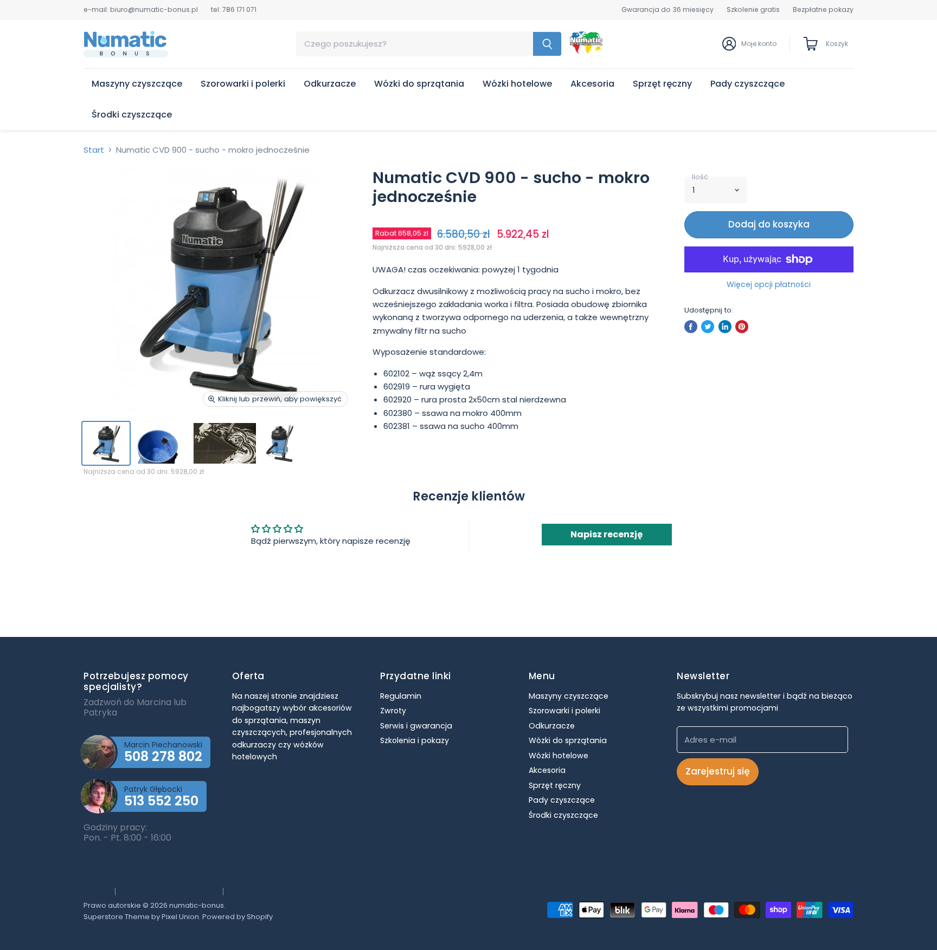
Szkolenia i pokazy (414, 740)
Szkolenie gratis (753, 10)
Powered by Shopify (237, 917)
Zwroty (393, 710)
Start (94, 149)
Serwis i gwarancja (416, 725)
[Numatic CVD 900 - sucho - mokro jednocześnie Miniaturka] (106, 443)
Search (96, 891)
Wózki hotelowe (517, 83)
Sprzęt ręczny (662, 83)
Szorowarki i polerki (243, 83)
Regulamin (400, 696)
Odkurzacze (330, 83)
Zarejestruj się (717, 771)
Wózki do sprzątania (419, 83)
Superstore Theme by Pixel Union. (142, 917)
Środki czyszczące (132, 114)
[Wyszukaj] (547, 43)
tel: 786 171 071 (233, 10)
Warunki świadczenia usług (169, 891)
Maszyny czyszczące (137, 83)
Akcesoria (592, 83)
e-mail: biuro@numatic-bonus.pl (141, 10)
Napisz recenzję (606, 534)
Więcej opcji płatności (769, 284)
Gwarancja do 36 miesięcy (667, 10)
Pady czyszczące (747, 83)
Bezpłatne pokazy (823, 10)
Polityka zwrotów (258, 891)
